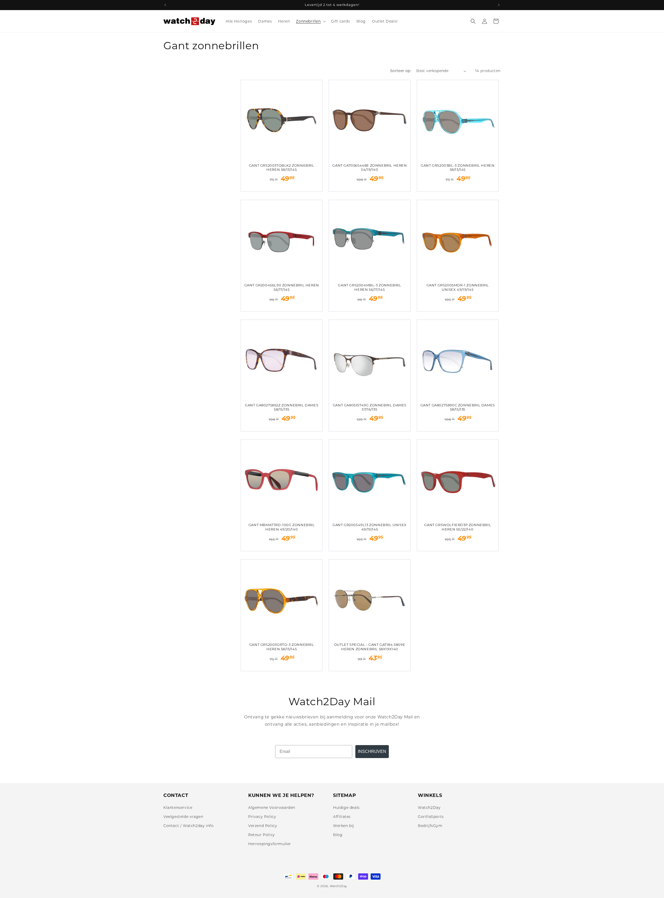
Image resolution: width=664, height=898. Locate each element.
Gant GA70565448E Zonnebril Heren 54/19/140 (369, 167)
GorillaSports (431, 816)
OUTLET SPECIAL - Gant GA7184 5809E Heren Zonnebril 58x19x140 (369, 646)
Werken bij (343, 825)
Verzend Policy (262, 825)
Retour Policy (261, 834)
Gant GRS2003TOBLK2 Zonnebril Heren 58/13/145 (281, 167)
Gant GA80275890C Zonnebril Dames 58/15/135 (457, 407)
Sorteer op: (400, 70)
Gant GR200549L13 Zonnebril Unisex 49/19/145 (370, 527)
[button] (310, 21)
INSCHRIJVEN (372, 751)
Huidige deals (346, 807)
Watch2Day (429, 807)
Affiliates (342, 816)
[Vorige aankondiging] (165, 5)
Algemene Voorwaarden (271, 807)
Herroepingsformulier (269, 844)
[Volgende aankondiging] (498, 5)
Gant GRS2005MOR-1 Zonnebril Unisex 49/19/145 (457, 287)
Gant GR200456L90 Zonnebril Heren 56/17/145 (281, 287)
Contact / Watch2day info (188, 825)
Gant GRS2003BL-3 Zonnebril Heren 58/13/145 (457, 167)
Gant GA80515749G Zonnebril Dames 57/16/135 (369, 407)
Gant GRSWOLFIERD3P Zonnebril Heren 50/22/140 (457, 527)
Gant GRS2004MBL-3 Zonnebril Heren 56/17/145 (369, 287)
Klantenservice (177, 807)
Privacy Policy (262, 816)
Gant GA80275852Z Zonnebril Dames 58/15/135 (281, 407)
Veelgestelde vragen (183, 816)
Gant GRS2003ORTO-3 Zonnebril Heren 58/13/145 (281, 646)
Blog (337, 834)
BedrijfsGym (430, 825)
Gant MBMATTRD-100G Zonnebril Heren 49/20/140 (281, 527)
